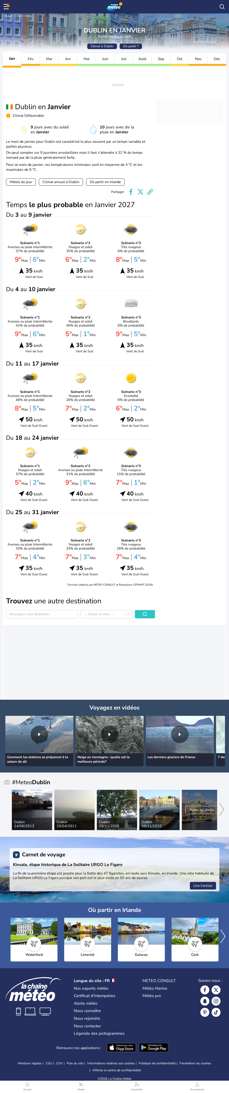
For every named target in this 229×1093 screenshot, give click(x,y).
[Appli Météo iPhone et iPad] (121, 1048)
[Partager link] (150, 192)
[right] (221, 736)
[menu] (7, 6)
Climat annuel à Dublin (60, 182)
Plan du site (75, 1063)
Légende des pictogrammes (99, 1033)
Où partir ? (131, 46)
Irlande (18, 15)
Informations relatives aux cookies (111, 1063)
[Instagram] (216, 1001)
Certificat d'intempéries (94, 995)
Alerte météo (86, 1003)
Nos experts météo (91, 988)
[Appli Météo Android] (153, 1048)
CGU (49, 1063)
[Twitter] (216, 989)
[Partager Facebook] (131, 192)
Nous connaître (87, 1010)
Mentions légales (30, 1063)
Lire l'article (202, 885)
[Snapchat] (204, 1001)
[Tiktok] (216, 1012)
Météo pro (151, 995)
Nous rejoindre (87, 1018)
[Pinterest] (204, 1012)
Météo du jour (21, 182)
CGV (59, 1063)
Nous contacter (87, 1026)
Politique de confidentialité (157, 1063)
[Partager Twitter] (140, 192)
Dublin (28, 15)
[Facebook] (204, 989)
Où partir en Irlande (105, 182)
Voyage (7, 15)
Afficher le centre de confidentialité (116, 1070)
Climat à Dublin (102, 46)
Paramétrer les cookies (195, 1063)
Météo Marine (154, 988)
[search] (222, 6)
